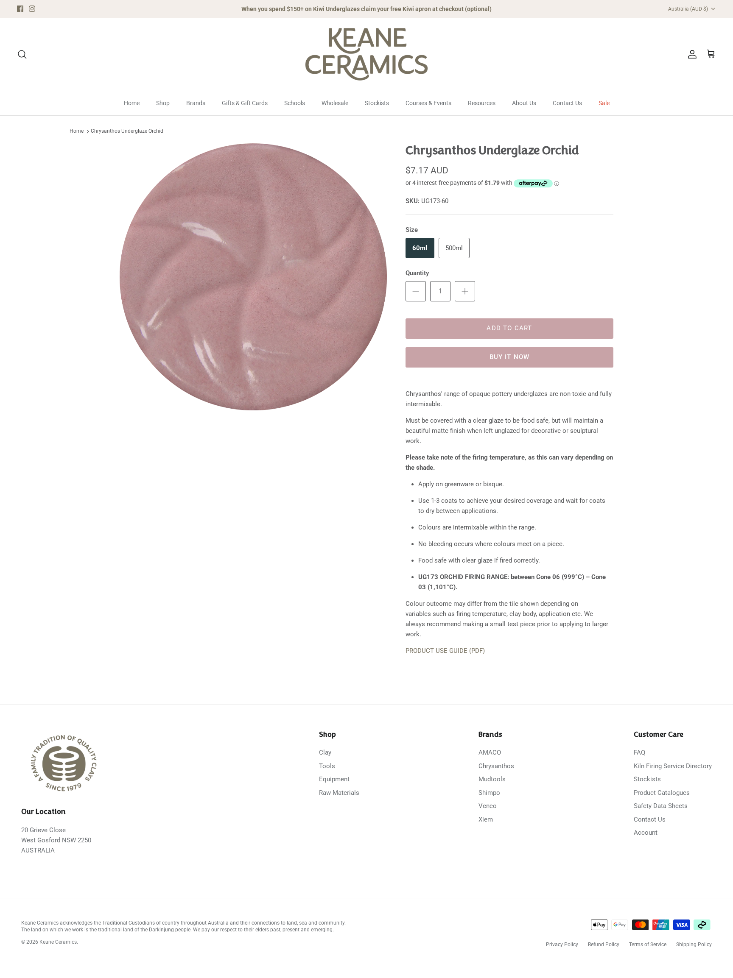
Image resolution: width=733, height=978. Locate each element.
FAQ (639, 752)
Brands (195, 103)
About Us (524, 103)
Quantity (417, 273)
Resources (481, 103)
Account (645, 832)
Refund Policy (603, 944)
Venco (487, 806)
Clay (325, 752)
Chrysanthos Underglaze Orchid (127, 131)
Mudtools (492, 779)
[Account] (690, 54)
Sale (604, 103)
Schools (294, 103)
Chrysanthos (496, 766)
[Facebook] (20, 9)
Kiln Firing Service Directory (673, 766)
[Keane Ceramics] (366, 54)
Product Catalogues (662, 793)
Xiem (485, 819)
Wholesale (335, 103)
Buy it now (510, 357)
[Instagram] (32, 9)
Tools (327, 766)
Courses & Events (428, 103)
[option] (253, 276)
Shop (163, 103)
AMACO (489, 752)
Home (132, 103)
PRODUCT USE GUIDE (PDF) (445, 651)
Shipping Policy (694, 944)
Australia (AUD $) (688, 9)
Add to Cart (509, 328)
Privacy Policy (562, 944)
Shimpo (489, 793)
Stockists (377, 103)
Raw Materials (339, 793)
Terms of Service (647, 944)
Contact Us (567, 103)
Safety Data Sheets (661, 806)
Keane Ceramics (58, 942)
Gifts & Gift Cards (245, 103)
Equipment (334, 779)
